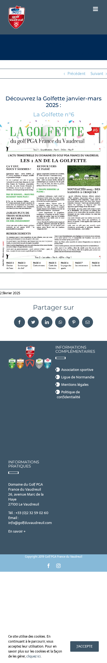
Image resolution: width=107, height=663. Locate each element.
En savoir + (17, 531)
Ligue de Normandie (77, 377)
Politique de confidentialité (68, 395)
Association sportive (77, 369)
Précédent (76, 74)
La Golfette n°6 (53, 114)
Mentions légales (75, 384)
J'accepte (84, 646)
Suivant (97, 74)
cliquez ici (33, 656)
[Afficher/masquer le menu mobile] (96, 9)
